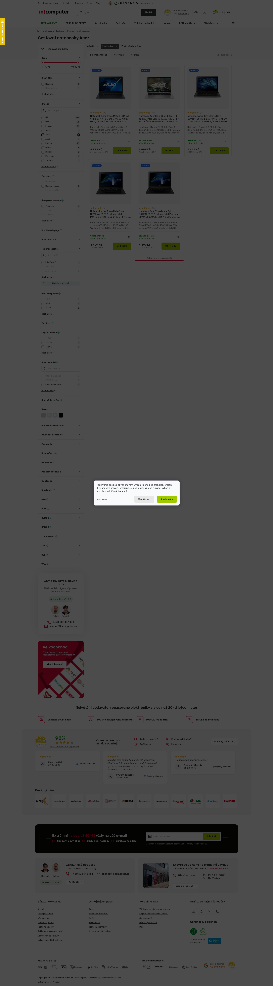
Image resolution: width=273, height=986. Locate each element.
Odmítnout (144, 499)
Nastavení (101, 499)
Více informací (119, 491)
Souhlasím (167, 499)
